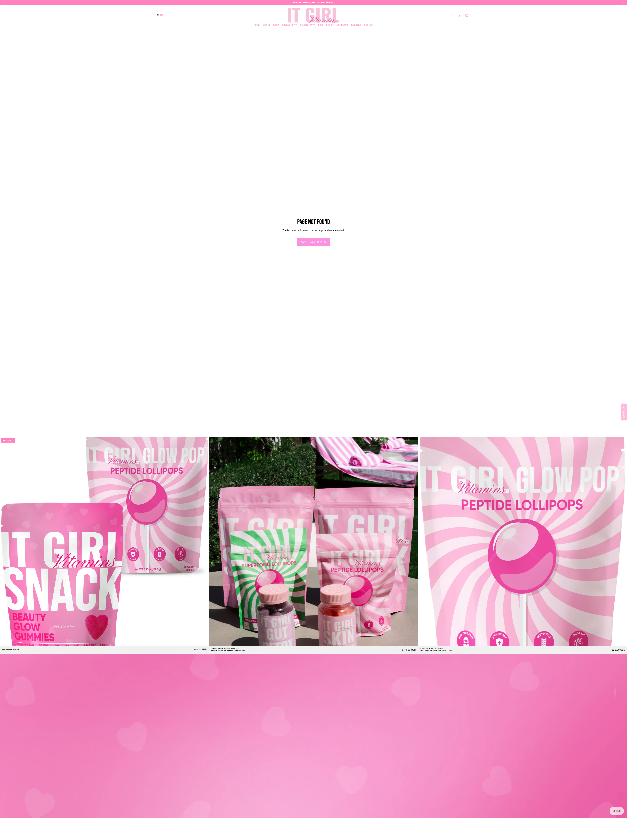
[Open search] (452, 15)
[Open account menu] (459, 15)
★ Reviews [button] (624, 412)
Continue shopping (313, 241)
